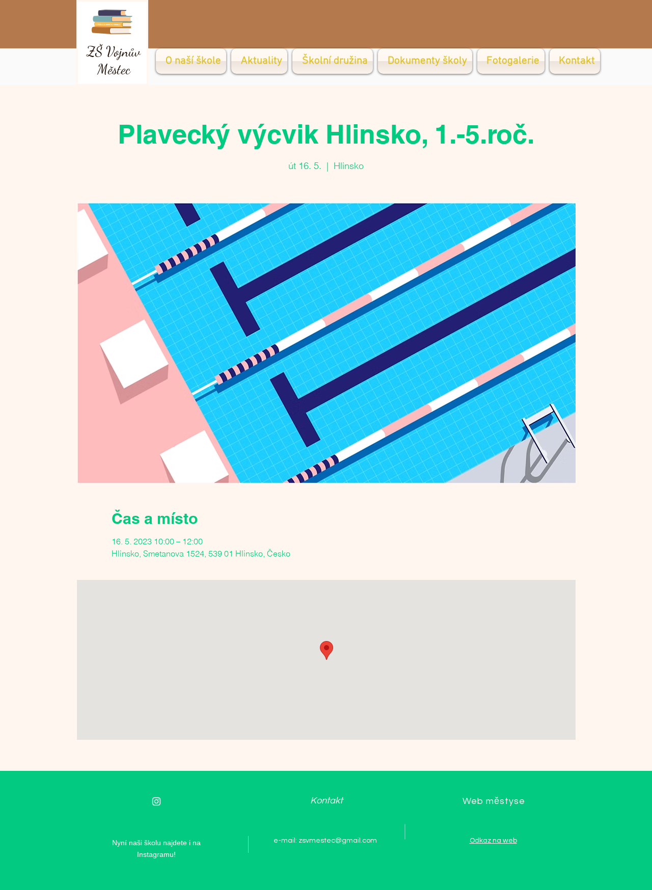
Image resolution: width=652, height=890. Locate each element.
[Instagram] (156, 801)
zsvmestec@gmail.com (337, 840)
